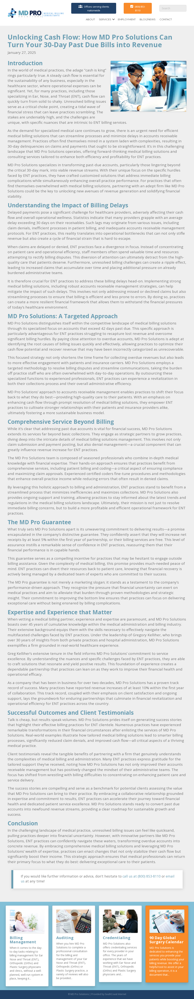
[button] (113, 19)
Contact (166, 19)
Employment (127, 19)
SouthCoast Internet (115, 994)
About (90, 19)
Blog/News (148, 19)
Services (105, 19)
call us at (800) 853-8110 (142, 876)
